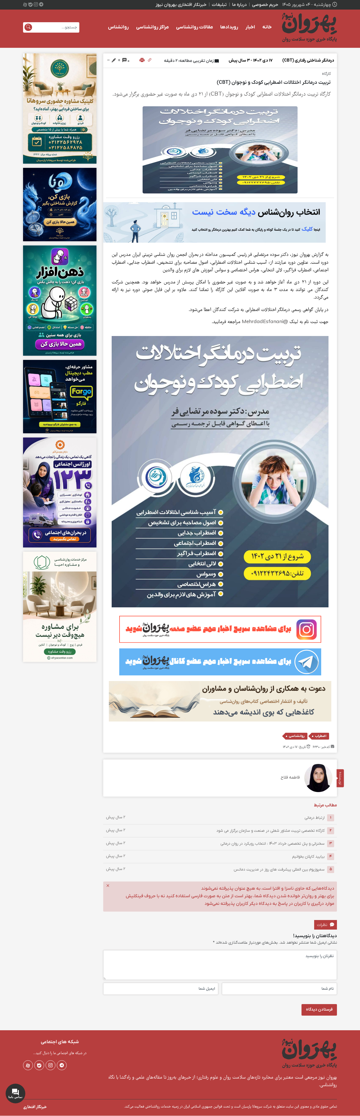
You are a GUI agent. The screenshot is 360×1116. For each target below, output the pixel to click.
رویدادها (229, 27)
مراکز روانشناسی (152, 27)
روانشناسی (297, 736)
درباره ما (239, 5)
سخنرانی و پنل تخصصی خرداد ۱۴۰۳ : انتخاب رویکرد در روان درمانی (272, 843)
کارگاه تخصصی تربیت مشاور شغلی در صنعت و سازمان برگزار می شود (270, 830)
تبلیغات (219, 5)
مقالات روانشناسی (194, 27)
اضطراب (320, 736)
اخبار (250, 27)
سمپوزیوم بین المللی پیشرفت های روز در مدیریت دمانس (279, 869)
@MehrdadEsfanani (265, 322)
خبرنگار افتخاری (35, 1107)
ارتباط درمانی (315, 817)
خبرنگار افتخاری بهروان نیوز (181, 5)
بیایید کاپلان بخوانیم (308, 856)
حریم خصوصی (265, 5)
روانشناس (118, 27)
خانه (267, 27)
